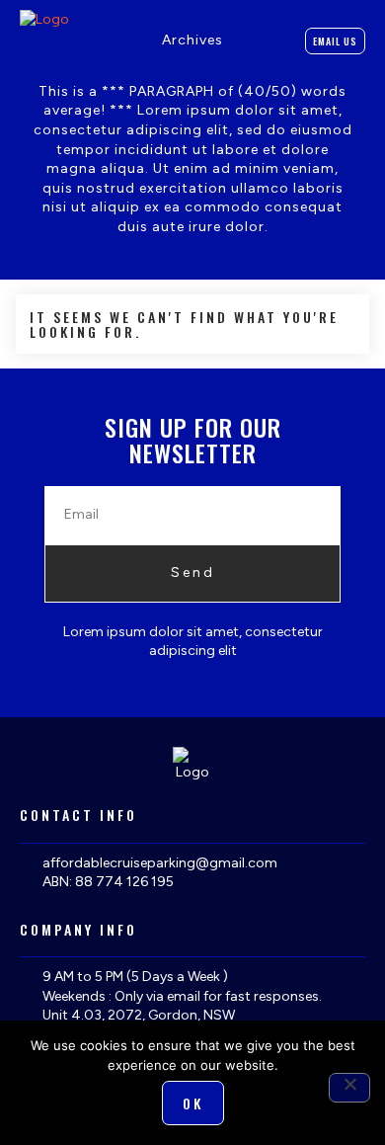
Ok (193, 1103)
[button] (238, 41)
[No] (349, 1088)
